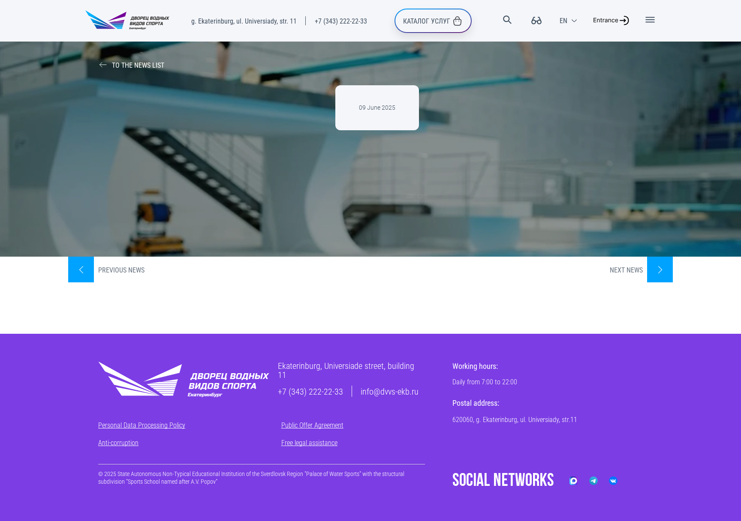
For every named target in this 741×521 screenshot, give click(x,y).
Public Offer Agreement (312, 424)
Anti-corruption (118, 442)
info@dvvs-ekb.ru (390, 391)
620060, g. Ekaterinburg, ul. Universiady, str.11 (514, 419)
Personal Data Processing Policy (141, 424)
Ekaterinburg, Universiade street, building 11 (346, 370)
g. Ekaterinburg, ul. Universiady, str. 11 (244, 20)
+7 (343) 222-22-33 (341, 20)
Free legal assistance (309, 442)
